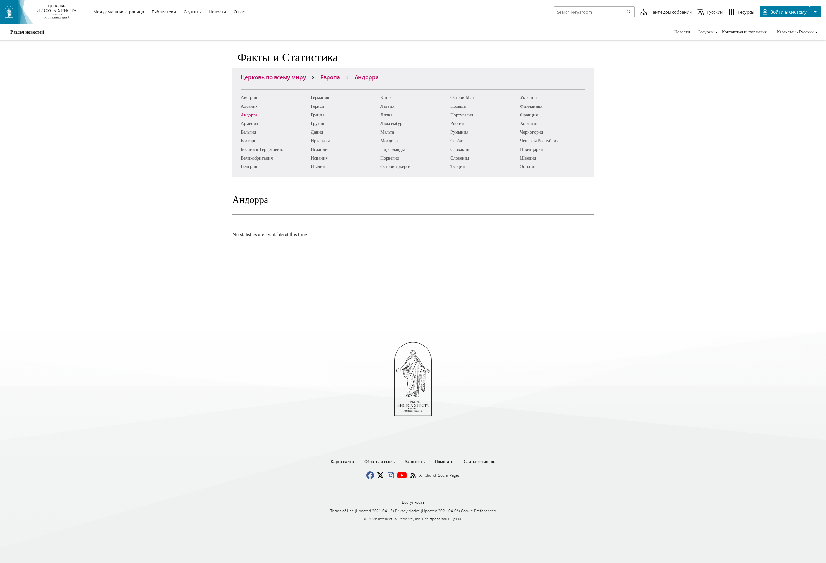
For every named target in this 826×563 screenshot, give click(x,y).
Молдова (389, 140)
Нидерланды (392, 149)
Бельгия (248, 132)
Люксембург (392, 123)
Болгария (249, 140)
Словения (459, 158)
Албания (249, 106)
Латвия (387, 106)
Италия (318, 166)
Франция (529, 115)
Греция (317, 115)
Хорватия (529, 123)
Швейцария (531, 149)
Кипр (385, 97)
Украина (528, 97)
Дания (317, 132)
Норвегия (389, 158)
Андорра (249, 115)
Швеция (528, 158)
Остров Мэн (462, 97)
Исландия (320, 149)
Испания (319, 158)
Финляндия (531, 106)
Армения (249, 123)
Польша (458, 106)
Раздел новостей (27, 32)
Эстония (528, 166)
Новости (682, 32)
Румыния (459, 132)
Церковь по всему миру (273, 77)
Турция (457, 166)
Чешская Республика (540, 140)
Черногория (531, 132)
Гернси (317, 106)
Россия (457, 123)
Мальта (387, 132)
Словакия (459, 149)
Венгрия (249, 166)
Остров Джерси (395, 166)
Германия (320, 97)
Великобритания (257, 158)
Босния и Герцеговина (262, 149)
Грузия (317, 123)
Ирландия (320, 140)
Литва (386, 115)
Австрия (249, 97)
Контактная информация (744, 32)
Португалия (461, 115)
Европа (330, 77)
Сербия (457, 140)
